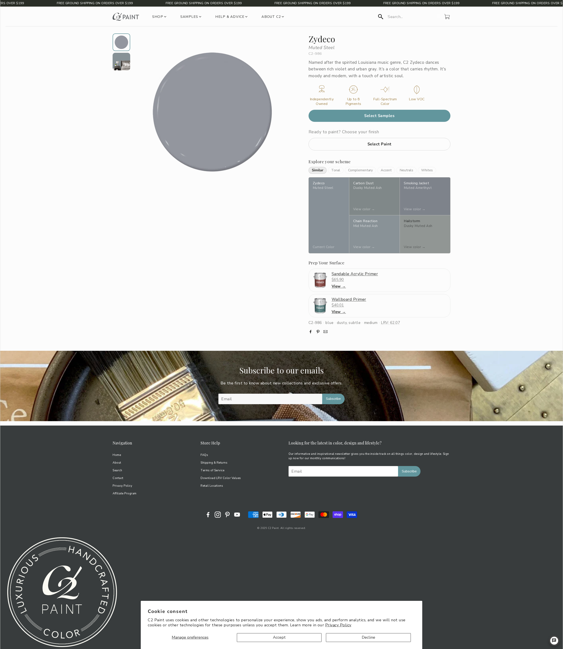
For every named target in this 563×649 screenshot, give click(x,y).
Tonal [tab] (335, 170)
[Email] (325, 332)
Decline (368, 637)
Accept (279, 637)
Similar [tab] (317, 170)
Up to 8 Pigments (353, 101)
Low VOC (417, 99)
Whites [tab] (427, 170)
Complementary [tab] (360, 170)
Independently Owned (322, 101)
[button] (406, 16)
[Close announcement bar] (558, 3)
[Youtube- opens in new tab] (237, 515)
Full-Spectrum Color (385, 101)
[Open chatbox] (554, 640)
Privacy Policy (338, 625)
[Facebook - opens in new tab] (208, 515)
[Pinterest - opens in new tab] (227, 515)
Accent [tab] (386, 170)
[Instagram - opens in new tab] (218, 515)
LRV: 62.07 (390, 322)
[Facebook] (311, 332)
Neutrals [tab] (406, 170)
